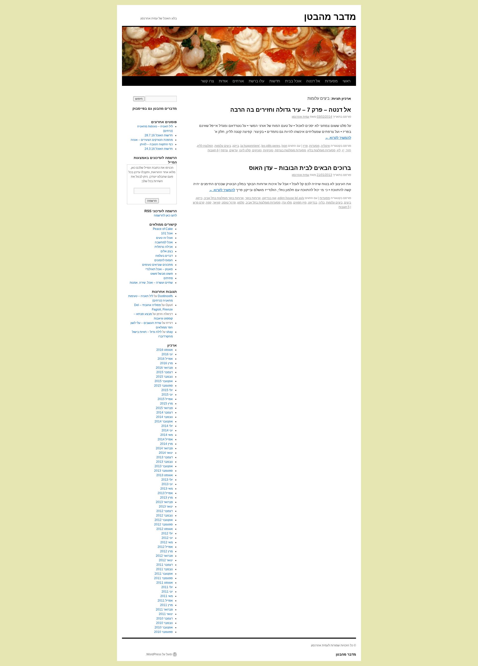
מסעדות (331, 81)
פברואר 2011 (164, 609)
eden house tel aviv (291, 198)
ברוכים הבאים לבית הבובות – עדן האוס (300, 168)
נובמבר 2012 (164, 515)
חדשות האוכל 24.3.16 (159, 149)
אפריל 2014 (165, 439)
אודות (223, 81)
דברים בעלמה (164, 255)
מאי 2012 (166, 542)
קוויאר (216, 202)
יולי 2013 (167, 479)
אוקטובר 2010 (164, 627)
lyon (284, 146)
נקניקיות (268, 150)
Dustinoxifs (165, 296)
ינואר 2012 (166, 560)
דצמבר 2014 (164, 412)
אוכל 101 (167, 233)
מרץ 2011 (166, 605)
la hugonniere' (250, 146)
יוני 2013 (167, 484)
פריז (305, 146)
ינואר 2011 (166, 614)
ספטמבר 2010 (163, 632)
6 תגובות (213, 150)
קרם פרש (198, 202)
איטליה (325, 146)
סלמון (240, 202)
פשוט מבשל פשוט (161, 273)
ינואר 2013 (166, 506)
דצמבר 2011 (164, 564)
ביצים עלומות (223, 146)
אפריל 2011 (165, 600)
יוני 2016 (167, 354)
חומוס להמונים (163, 260)
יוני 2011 (167, 591)
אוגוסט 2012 (164, 529)
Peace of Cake (163, 229)
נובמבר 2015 (164, 376)
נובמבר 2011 (164, 569)
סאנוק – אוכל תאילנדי (159, 269)
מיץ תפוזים (299, 202)
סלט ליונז (245, 150)
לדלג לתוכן (353, 81)
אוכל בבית (293, 81)
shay (169, 332)
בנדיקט (312, 202)
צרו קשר (207, 81)
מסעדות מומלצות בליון (321, 150)
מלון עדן (287, 202)
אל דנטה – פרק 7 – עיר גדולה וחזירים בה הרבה (290, 109)
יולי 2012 (167, 533)
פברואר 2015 (164, 408)
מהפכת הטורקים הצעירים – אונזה (152, 140)
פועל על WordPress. (159, 654)
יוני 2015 (167, 394)
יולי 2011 (167, 587)
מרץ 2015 (166, 403)
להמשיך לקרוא (338, 138)
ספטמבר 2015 (163, 385)
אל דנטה (313, 81)
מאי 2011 (166, 596)
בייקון (236, 146)
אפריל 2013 (165, 493)
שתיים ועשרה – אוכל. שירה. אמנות (151, 282)
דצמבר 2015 (164, 372)
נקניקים (257, 150)
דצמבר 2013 (164, 457)
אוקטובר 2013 (164, 466)
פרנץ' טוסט (229, 202)
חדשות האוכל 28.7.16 (159, 135)
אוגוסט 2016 (164, 350)
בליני (322, 202)
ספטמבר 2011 (163, 578)
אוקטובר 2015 (164, 381)
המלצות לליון (205, 146)
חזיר (348, 150)
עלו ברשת (256, 81)
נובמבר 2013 (164, 461)
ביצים (347, 202)
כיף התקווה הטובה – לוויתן (156, 144)
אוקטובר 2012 (164, 520)
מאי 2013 (166, 488)
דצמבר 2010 (164, 618)
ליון (339, 150)
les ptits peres (270, 146)
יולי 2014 (167, 426)
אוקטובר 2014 (164, 421)
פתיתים (168, 278)
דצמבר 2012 (164, 511)
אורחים (238, 81)
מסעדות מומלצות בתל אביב (263, 202)
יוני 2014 (167, 430)
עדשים (233, 150)
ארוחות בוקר (253, 198)
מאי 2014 (166, 435)
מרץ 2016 (166, 363)
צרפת (224, 150)
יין (343, 150)
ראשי (347, 81)
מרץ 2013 (166, 497)
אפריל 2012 (165, 547)
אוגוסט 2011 (164, 582)
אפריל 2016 (165, 358)
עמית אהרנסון (300, 116)
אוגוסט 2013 (164, 475)
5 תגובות (344, 207)
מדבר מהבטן (330, 17)
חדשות (274, 81)
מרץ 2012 (166, 551)
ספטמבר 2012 (163, 524)
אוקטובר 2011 (164, 573)
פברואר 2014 (164, 448)
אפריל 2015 (165, 399)
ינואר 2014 (166, 453)
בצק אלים (167, 251)
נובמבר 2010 (164, 623)
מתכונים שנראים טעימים (157, 264)
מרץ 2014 (166, 444)
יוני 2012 (167, 538)
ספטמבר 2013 (163, 470)
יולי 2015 (167, 390)
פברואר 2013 (164, 502)
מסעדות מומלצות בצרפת (290, 150)
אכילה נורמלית (164, 247)
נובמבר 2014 (164, 417)
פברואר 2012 (164, 556)
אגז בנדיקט (269, 198)
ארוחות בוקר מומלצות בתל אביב (224, 198)
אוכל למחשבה (164, 242)
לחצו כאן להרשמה (165, 215)
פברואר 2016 (164, 367)
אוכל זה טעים (164, 238)
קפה (208, 202)
